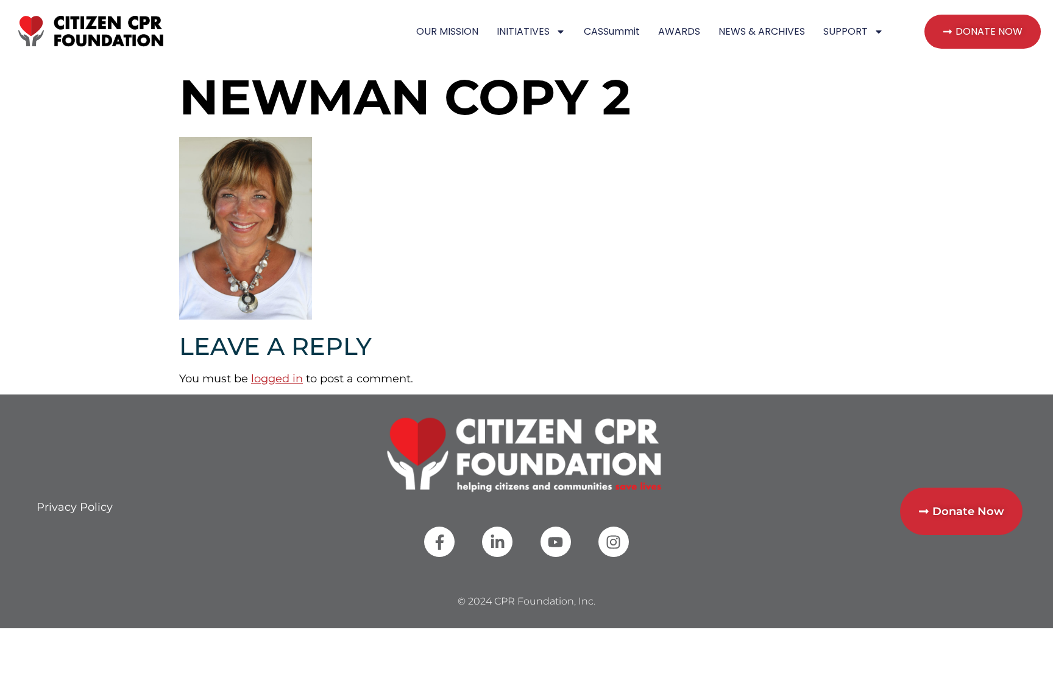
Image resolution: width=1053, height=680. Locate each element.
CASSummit (612, 31)
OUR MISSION (447, 31)
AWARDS (679, 31)
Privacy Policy (75, 507)
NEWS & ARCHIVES (761, 31)
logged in (277, 378)
